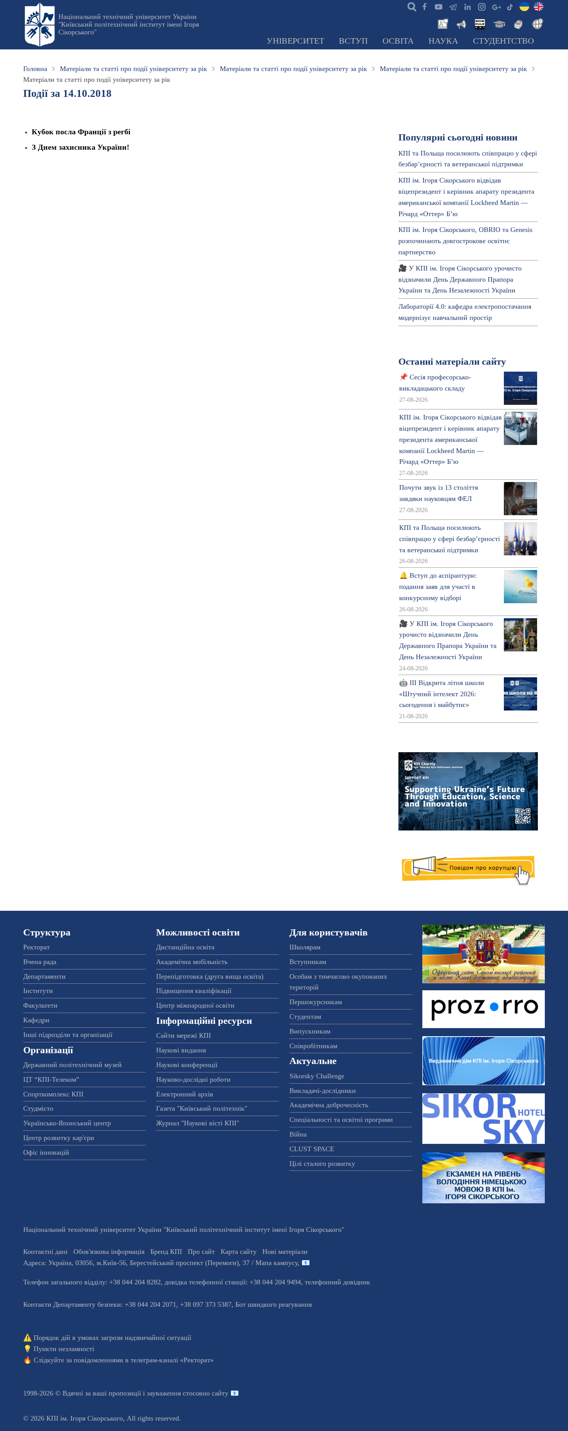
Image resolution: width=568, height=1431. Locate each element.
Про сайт (201, 1251)
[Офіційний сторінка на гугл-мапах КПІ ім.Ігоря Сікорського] (496, 6)
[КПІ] (524, 6)
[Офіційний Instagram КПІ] (481, 6)
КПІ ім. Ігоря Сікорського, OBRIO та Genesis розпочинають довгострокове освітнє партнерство (465, 241)
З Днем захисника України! (80, 147)
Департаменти (44, 976)
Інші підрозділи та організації (67, 1035)
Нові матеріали (285, 1251)
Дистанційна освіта (185, 947)
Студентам (305, 1016)
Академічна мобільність (192, 962)
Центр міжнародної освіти (195, 1005)
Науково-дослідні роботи (193, 1079)
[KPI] (538, 6)
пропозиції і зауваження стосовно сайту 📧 (174, 1393)
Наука (443, 41)
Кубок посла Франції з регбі (81, 131)
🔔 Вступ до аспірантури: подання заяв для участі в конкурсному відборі (438, 587)
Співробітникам (313, 1046)
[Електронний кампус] (498, 23)
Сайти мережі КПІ (183, 1035)
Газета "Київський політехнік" (201, 1108)
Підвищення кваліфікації (193, 991)
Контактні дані (45, 1251)
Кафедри (36, 1020)
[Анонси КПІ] (461, 23)
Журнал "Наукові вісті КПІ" (197, 1123)
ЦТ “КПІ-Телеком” (51, 1079)
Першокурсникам (315, 1002)
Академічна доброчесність (328, 1105)
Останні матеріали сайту (452, 361)
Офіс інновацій (46, 1152)
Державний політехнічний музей (72, 1065)
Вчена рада (39, 962)
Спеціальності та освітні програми (341, 1119)
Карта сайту (239, 1251)
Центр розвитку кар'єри (58, 1138)
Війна (298, 1134)
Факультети (40, 1005)
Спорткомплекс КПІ (53, 1094)
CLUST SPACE (311, 1149)
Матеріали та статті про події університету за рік (133, 69)
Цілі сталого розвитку (322, 1163)
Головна (35, 69)
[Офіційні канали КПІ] (453, 6)
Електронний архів (184, 1094)
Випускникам (309, 1031)
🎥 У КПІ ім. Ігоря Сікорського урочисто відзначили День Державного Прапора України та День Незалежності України (460, 279)
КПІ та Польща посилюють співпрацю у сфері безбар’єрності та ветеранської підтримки (449, 539)
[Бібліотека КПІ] (517, 23)
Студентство (503, 41)
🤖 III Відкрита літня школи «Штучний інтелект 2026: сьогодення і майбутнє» (441, 694)
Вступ (353, 41)
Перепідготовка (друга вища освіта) (210, 976)
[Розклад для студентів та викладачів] (479, 23)
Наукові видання (181, 1050)
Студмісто (38, 1108)
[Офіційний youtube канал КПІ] (438, 6)
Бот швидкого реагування (273, 1304)
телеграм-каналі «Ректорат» (172, 1360)
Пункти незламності (64, 1349)
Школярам (304, 947)
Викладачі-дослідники (322, 1090)
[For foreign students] (536, 23)
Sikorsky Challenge (316, 1076)
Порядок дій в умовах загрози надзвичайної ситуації (112, 1337)
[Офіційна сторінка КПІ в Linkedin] (467, 6)
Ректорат (36, 947)
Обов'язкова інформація (109, 1251)
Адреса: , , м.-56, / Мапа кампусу (160, 1263)
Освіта (398, 41)
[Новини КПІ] (442, 23)
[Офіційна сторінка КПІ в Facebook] (424, 6)
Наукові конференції (187, 1065)
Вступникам (307, 962)
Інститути (38, 991)
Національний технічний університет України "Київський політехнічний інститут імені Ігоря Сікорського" (128, 24)
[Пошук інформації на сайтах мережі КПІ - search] (410, 6)
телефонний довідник (337, 1282)
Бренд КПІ (166, 1251)
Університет (295, 41)
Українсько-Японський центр (67, 1123)
